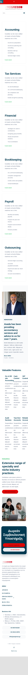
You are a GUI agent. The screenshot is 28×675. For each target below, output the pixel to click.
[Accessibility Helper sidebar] (1, 1)
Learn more (8, 60)
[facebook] (14, 647)
